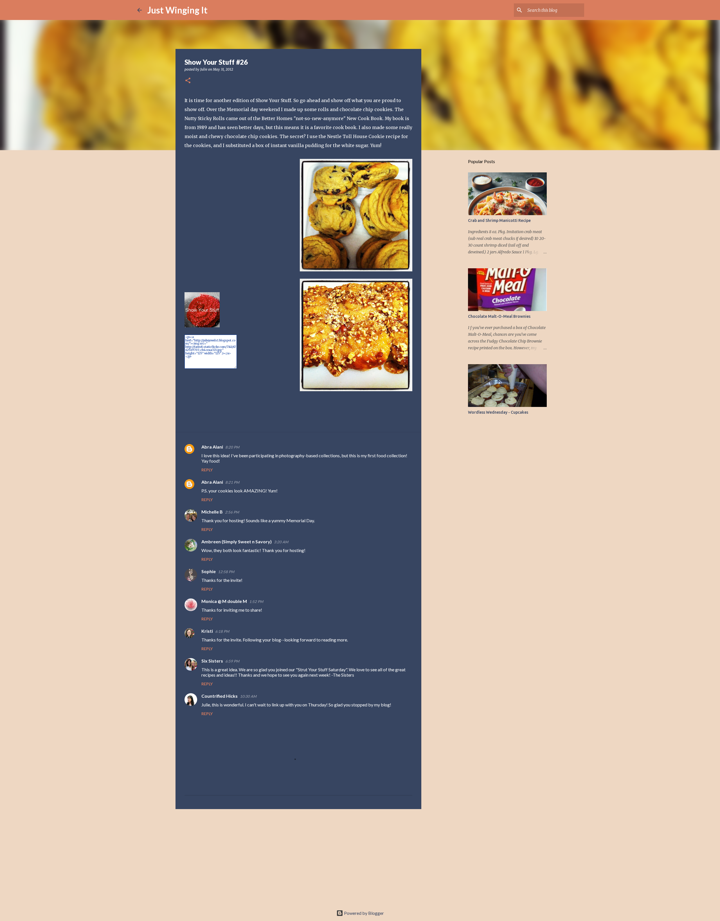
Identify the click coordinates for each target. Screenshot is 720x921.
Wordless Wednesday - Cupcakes (498, 412)
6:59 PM (232, 661)
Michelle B (212, 511)
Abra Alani (212, 446)
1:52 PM (256, 601)
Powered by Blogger (363, 913)
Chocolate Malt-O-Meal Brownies (499, 316)
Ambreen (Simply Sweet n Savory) (236, 541)
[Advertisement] (298, 857)
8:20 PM (232, 447)
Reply (207, 469)
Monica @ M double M (224, 601)
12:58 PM (226, 571)
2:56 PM (232, 512)
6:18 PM (222, 631)
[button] (187, 81)
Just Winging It (177, 9)
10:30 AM (248, 696)
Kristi (207, 631)
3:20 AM (281, 542)
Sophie (208, 571)
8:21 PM (232, 482)
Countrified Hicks (219, 696)
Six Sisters (212, 660)
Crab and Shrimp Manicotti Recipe (499, 220)
